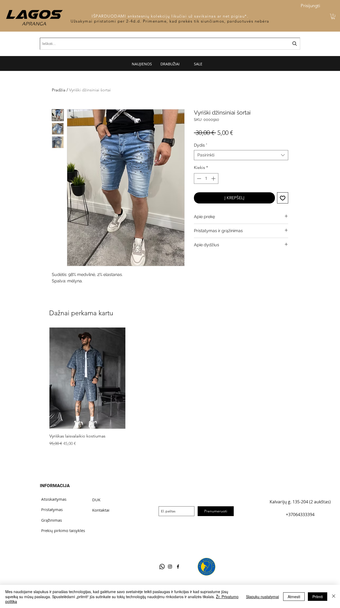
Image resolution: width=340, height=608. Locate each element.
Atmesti (294, 596)
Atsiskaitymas (53, 499)
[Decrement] (198, 178)
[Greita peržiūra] (87, 378)
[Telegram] (162, 566)
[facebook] (178, 566)
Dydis (200, 145)
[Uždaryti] (333, 596)
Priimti (317, 596)
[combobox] (241, 155)
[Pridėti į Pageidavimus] (282, 197)
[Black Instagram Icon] (170, 566)
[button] (333, 16)
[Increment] (214, 178)
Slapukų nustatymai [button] (262, 596)
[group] (169, 387)
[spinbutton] (206, 178)
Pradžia (58, 89)
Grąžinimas (51, 520)
